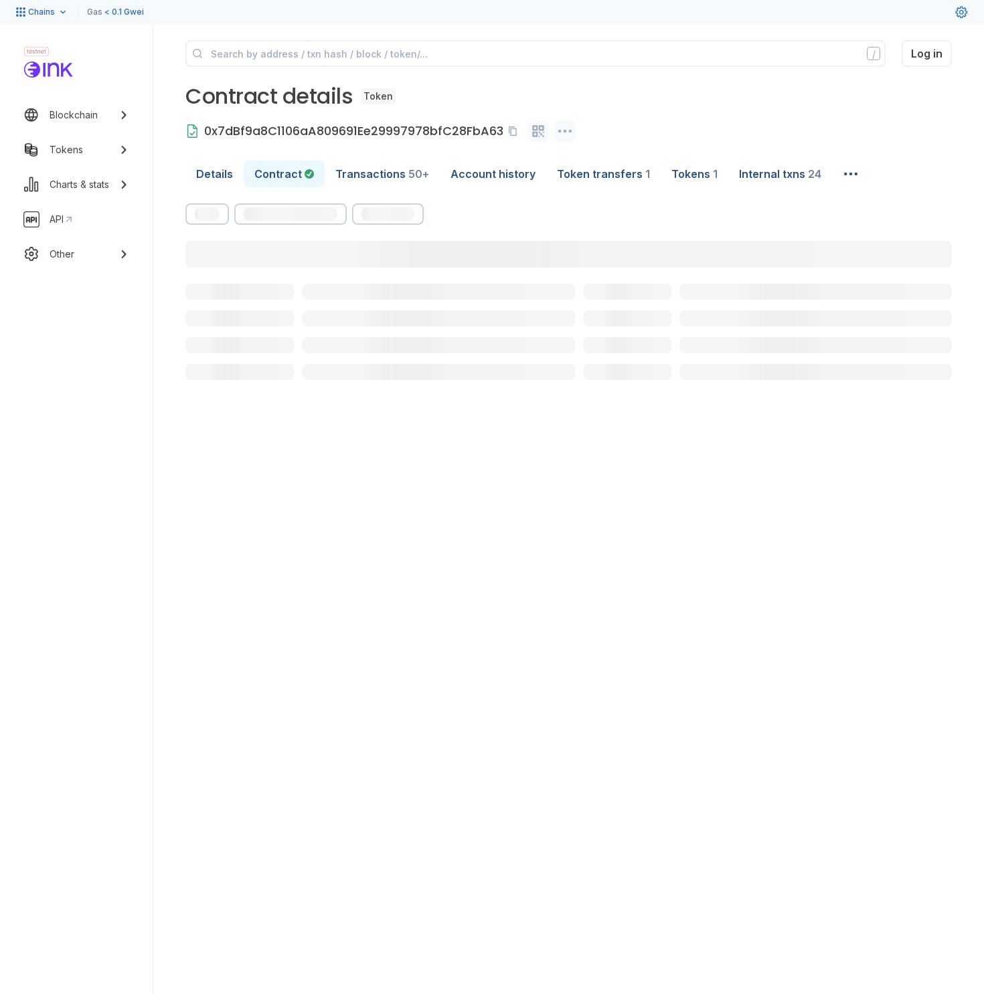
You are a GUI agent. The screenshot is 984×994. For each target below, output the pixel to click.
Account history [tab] (493, 174)
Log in (926, 53)
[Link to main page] (48, 70)
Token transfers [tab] (603, 174)
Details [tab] (214, 174)
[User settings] (961, 12)
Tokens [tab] (694, 174)
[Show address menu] (565, 131)
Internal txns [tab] (780, 174)
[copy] (515, 131)
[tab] (284, 174)
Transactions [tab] (382, 174)
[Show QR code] (538, 131)
